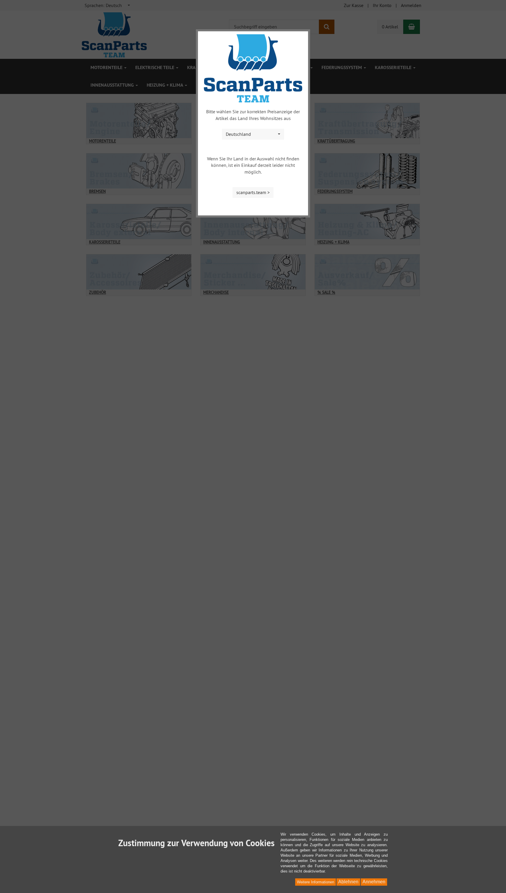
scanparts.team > (253, 192)
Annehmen (374, 881)
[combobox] (253, 134)
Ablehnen (348, 881)
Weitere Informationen (315, 882)
